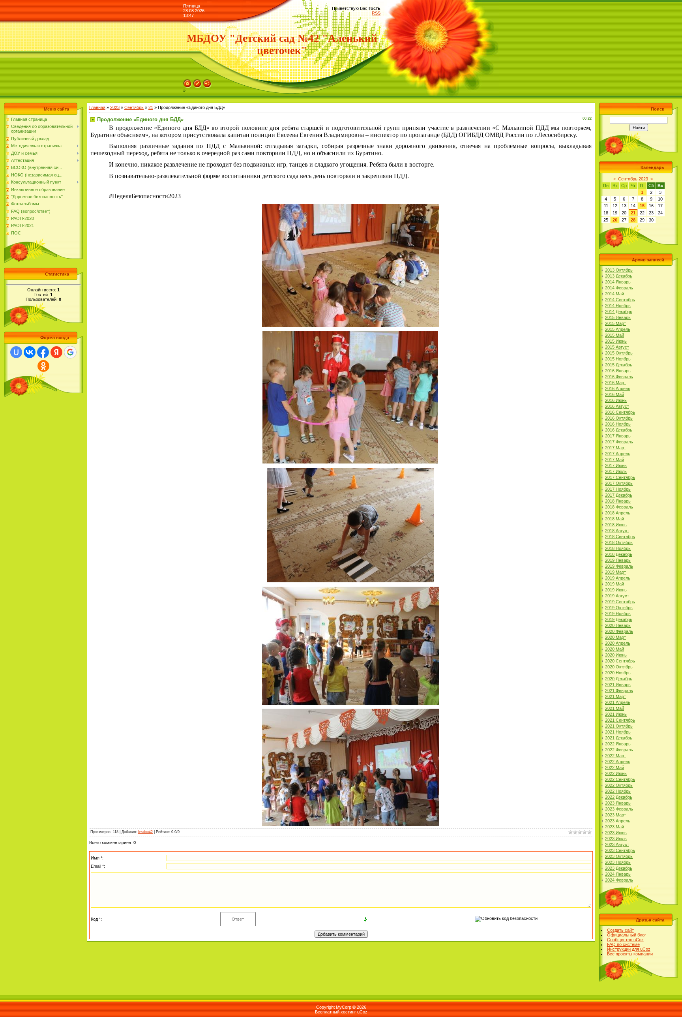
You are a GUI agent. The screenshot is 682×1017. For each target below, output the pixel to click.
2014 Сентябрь (620, 299)
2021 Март (615, 696)
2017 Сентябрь (620, 477)
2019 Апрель (617, 578)
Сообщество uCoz (625, 939)
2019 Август (617, 595)
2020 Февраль (619, 631)
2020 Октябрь (619, 666)
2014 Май (614, 293)
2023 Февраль (619, 809)
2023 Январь (618, 803)
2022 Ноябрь (618, 791)
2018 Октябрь (619, 542)
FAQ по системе (623, 944)
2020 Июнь (616, 655)
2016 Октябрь (619, 418)
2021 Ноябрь (618, 732)
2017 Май (614, 459)
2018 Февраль (619, 507)
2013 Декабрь (618, 276)
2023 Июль (616, 838)
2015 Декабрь (618, 364)
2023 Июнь (616, 832)
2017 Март (615, 447)
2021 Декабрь (618, 738)
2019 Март (615, 572)
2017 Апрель (617, 453)
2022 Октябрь (619, 785)
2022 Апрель (617, 761)
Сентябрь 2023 (633, 178)
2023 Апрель (617, 820)
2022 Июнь (616, 773)
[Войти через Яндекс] (56, 352)
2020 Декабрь (618, 678)
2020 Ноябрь (618, 672)
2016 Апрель (617, 388)
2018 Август (617, 530)
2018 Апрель (617, 512)
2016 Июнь (616, 400)
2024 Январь (618, 874)
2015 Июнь (616, 341)
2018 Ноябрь (618, 548)
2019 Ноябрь (618, 613)
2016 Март (615, 382)
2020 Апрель (617, 643)
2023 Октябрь (619, 856)
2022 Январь (618, 743)
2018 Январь (618, 501)
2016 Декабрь (618, 430)
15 (642, 205)
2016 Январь (618, 370)
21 (150, 107)
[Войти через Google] (70, 352)
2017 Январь (618, 435)
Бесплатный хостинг (335, 1011)
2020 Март (615, 637)
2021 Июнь (616, 714)
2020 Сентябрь (620, 661)
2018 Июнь (616, 524)
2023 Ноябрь (618, 862)
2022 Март (615, 755)
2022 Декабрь (618, 797)
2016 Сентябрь (620, 412)
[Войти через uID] (16, 352)
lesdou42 (145, 832)
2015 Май (614, 335)
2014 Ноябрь (618, 305)
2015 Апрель (617, 329)
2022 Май (614, 767)
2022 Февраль (619, 749)
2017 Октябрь (619, 483)
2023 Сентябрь (620, 850)
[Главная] (187, 81)
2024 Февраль (619, 880)
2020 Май (614, 649)
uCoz (362, 1011)
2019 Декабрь (618, 619)
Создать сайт (620, 930)
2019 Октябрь (619, 607)
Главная (97, 107)
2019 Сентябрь (620, 601)
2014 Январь (618, 282)
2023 (115, 107)
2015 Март (615, 323)
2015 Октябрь (619, 353)
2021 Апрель (617, 702)
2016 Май (614, 394)
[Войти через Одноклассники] (43, 366)
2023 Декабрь (618, 868)
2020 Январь (618, 625)
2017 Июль (616, 471)
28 (633, 220)
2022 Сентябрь (620, 779)
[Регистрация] (197, 81)
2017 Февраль (619, 441)
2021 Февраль (619, 690)
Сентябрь (134, 107)
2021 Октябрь (619, 726)
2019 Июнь (616, 589)
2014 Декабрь (618, 311)
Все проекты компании (630, 953)
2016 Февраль (619, 376)
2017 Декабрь (618, 495)
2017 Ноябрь (618, 489)
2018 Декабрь (618, 554)
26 (615, 220)
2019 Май (614, 584)
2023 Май (614, 826)
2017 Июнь (616, 465)
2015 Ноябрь (618, 359)
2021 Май (614, 708)
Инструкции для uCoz (628, 949)
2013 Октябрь (619, 270)
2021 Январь (618, 684)
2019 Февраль (619, 566)
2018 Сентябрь (620, 536)
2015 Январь (618, 317)
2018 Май (614, 518)
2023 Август (617, 844)
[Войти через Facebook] (43, 352)
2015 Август (617, 347)
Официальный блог (626, 935)
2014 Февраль (619, 287)
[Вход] (207, 81)
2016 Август (617, 406)
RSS (376, 13)
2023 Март (615, 814)
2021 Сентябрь (620, 720)
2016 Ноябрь (618, 424)
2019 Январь (618, 560)
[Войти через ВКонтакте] (30, 352)
